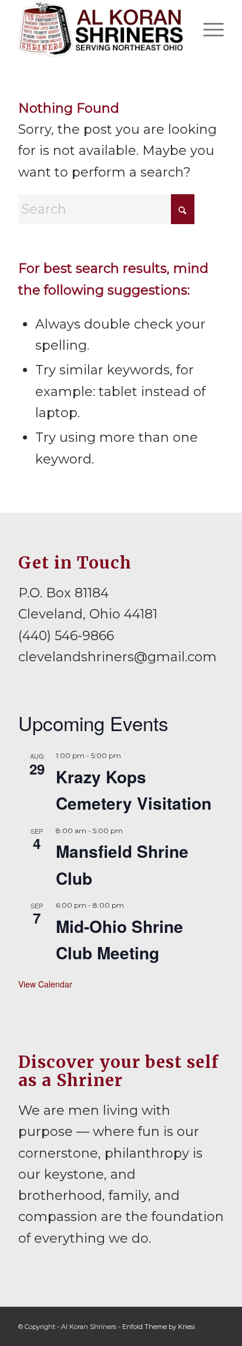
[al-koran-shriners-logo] (100, 29)
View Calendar (45, 984)
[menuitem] (207, 29)
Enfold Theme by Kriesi (158, 1327)
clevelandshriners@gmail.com (117, 657)
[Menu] (207, 29)
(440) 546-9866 (66, 636)
